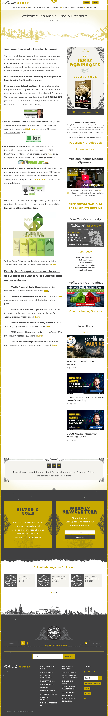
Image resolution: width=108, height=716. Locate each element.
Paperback (76, 142)
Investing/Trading (44, 7)
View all (85, 332)
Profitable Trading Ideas (85, 282)
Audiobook (94, 142)
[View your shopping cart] (95, 7)
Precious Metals (47, 691)
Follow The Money (19, 7)
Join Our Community (85, 219)
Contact (89, 7)
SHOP (95, 3)
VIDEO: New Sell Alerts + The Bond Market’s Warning (85, 399)
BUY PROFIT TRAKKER (92, 683)
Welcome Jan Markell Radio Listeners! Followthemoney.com (15, 2)
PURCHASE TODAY (85, 112)
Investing (44, 687)
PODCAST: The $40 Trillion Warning (81, 362)
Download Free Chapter (85, 149)
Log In (86, 3)
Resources (57, 7)
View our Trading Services (85, 311)
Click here (30, 129)
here (50, 154)
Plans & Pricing (69, 7)
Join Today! (85, 251)
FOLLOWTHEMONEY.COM (24, 711)
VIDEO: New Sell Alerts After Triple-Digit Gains (82, 435)
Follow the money (17, 666)
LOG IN (87, 693)
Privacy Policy (68, 692)
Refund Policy (68, 695)
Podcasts (31, 7)
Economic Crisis (47, 684)
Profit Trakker (47, 672)
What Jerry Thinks (48, 694)
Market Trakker (47, 681)
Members (80, 7)
